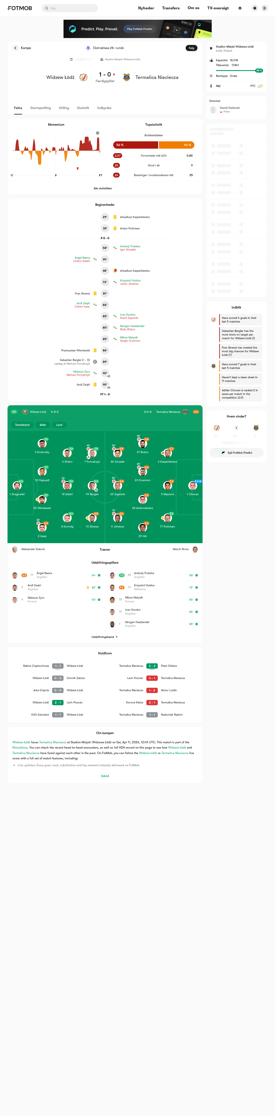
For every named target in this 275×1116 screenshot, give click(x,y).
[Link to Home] (19, 8)
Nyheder (146, 8)
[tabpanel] (137, 412)
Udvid (105, 776)
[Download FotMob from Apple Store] (255, 8)
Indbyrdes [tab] (104, 108)
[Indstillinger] (240, 8)
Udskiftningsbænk (103, 637)
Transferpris (22, 424)
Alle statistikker (103, 188)
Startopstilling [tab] (40, 108)
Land (59, 424)
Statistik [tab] (83, 108)
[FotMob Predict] (138, 29)
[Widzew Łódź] (216, 430)
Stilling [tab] (64, 108)
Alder (43, 424)
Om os (193, 8)
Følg (191, 48)
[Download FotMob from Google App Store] (264, 8)
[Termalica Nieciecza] (256, 430)
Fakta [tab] (18, 108)
